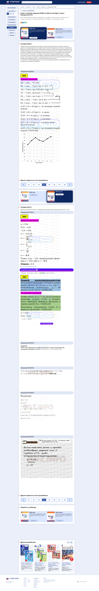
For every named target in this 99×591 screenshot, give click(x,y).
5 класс (25, 583)
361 (28, 184)
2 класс (25, 579)
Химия (35, 586)
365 (49, 184)
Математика (12, 19)
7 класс (25, 585)
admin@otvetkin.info (10, 581)
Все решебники (12, 7)
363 (39, 184)
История (12, 35)
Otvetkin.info (9, 582)
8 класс (25, 586)
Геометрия (11, 30)
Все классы (12, 11)
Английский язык (11, 24)
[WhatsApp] (26, 22)
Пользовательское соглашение (49, 579)
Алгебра (35, 583)
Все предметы (11, 17)
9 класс (28, 579)
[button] (23, 184)
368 (64, 184)
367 (59, 184)
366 (54, 184)
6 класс (25, 584)
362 (34, 184)
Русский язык (11, 22)
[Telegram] (24, 22)
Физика (12, 32)
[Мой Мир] (22, 22)
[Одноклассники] (21, 22)
